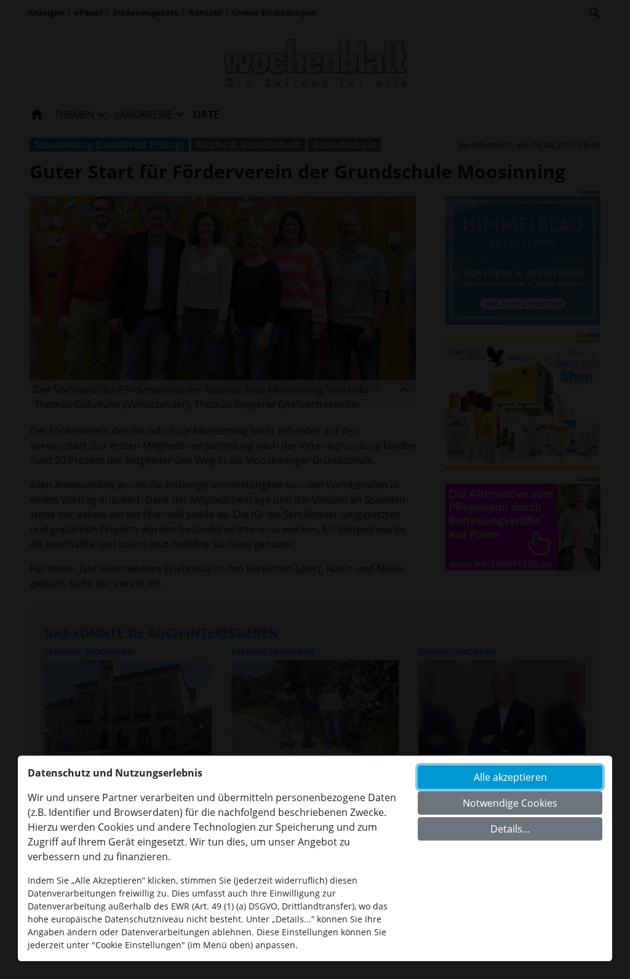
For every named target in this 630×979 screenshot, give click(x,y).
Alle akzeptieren (510, 777)
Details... (510, 829)
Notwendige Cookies (510, 803)
